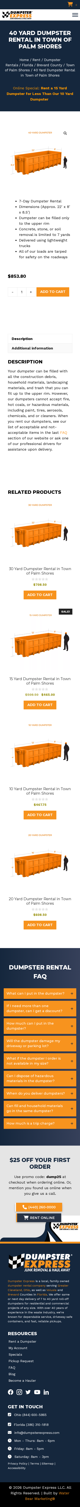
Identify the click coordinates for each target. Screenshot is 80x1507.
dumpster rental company (27, 1285)
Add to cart (52, 292)
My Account (18, 1348)
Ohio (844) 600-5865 (30, 1415)
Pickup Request (21, 1361)
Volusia (51, 1290)
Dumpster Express (21, 1281)
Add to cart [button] (40, 595)
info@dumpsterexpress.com (37, 1433)
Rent (36, 60)
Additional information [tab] (32, 348)
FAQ (63, 432)
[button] (65, 133)
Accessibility (16, 1468)
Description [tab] (22, 338)
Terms (34, 1463)
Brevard (13, 1294)
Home (24, 60)
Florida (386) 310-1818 (31, 1425)
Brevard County (49, 65)
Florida (27, 65)
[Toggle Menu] (75, 15)
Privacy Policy (17, 1463)
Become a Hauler (22, 1380)
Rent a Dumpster (22, 1341)
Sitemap (48, 1463)
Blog (12, 1374)
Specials (15, 1354)
